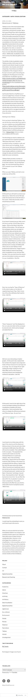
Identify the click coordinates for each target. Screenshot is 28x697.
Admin (4, 590)
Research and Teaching (8, 577)
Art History (5, 599)
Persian (4, 621)
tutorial (4, 634)
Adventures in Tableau (10, 23)
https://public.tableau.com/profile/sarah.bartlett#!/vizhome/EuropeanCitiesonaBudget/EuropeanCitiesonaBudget (13, 88)
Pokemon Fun (6, 517)
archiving (4, 596)
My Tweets (5, 646)
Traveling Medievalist (9, 3)
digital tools (5, 609)
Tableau (4, 631)
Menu (14, 10)
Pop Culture (5, 628)
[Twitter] (3, 680)
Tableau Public (10, 132)
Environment (5, 615)
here (3, 164)
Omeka (4, 618)
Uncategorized (6, 637)
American (5, 593)
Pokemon (5, 625)
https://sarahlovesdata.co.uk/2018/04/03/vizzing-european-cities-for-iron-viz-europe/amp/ (14, 80)
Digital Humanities (7, 574)
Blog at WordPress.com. (8, 685)
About (4, 564)
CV (3, 571)
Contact (4, 567)
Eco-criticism (6, 612)
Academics (5, 586)
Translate (14, 672)
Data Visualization (7, 602)
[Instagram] (8, 680)
